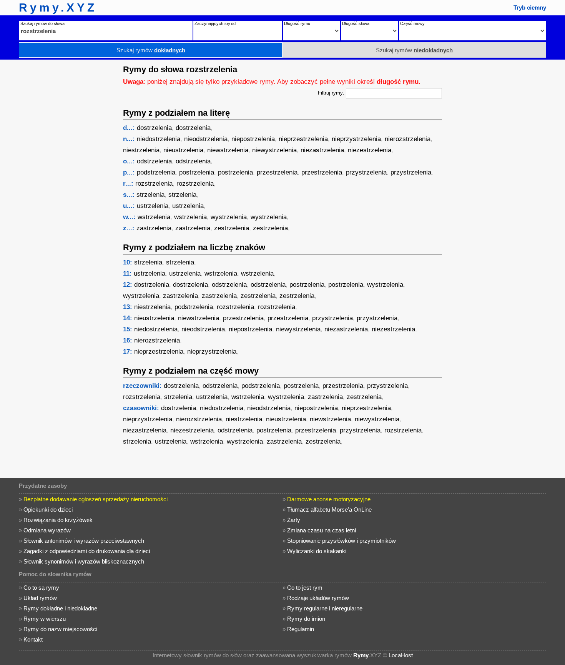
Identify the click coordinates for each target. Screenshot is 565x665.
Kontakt (33, 639)
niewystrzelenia (274, 150)
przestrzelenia (277, 172)
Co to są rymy (41, 587)
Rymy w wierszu (44, 618)
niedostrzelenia (158, 139)
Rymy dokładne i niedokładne (60, 608)
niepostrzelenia (253, 139)
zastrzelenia (153, 228)
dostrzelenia (154, 127)
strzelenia (150, 194)
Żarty (293, 520)
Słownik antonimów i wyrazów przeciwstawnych (83, 540)
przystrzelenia (366, 172)
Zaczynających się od (215, 23)
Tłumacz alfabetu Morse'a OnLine (329, 509)
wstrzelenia (154, 217)
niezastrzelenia (322, 150)
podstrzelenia (156, 172)
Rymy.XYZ (58, 7)
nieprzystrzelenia (356, 139)
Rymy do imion (306, 618)
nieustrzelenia (183, 150)
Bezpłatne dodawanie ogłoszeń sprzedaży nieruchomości (95, 499)
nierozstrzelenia (407, 139)
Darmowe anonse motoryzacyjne (329, 499)
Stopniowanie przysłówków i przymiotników (341, 540)
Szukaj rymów (150, 50)
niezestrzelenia (369, 150)
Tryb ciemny (529, 7)
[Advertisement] (59, 175)
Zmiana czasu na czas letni (321, 530)
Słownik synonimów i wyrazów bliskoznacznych (83, 561)
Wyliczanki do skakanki (316, 551)
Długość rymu (297, 23)
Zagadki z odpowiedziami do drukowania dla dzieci (86, 551)
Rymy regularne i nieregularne (324, 608)
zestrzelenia (231, 228)
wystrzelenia (229, 217)
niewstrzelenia (227, 150)
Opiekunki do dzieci (48, 509)
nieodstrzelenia (206, 139)
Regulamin (300, 629)
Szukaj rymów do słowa (42, 23)
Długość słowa (355, 23)
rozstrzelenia (154, 183)
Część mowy (412, 23)
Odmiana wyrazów (47, 530)
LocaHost (401, 655)
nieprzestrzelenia (303, 139)
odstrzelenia (154, 161)
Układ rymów (40, 598)
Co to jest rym (304, 587)
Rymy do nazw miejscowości (60, 629)
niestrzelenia (141, 150)
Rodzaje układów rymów (318, 598)
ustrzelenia (152, 205)
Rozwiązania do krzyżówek (58, 520)
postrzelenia (196, 172)
